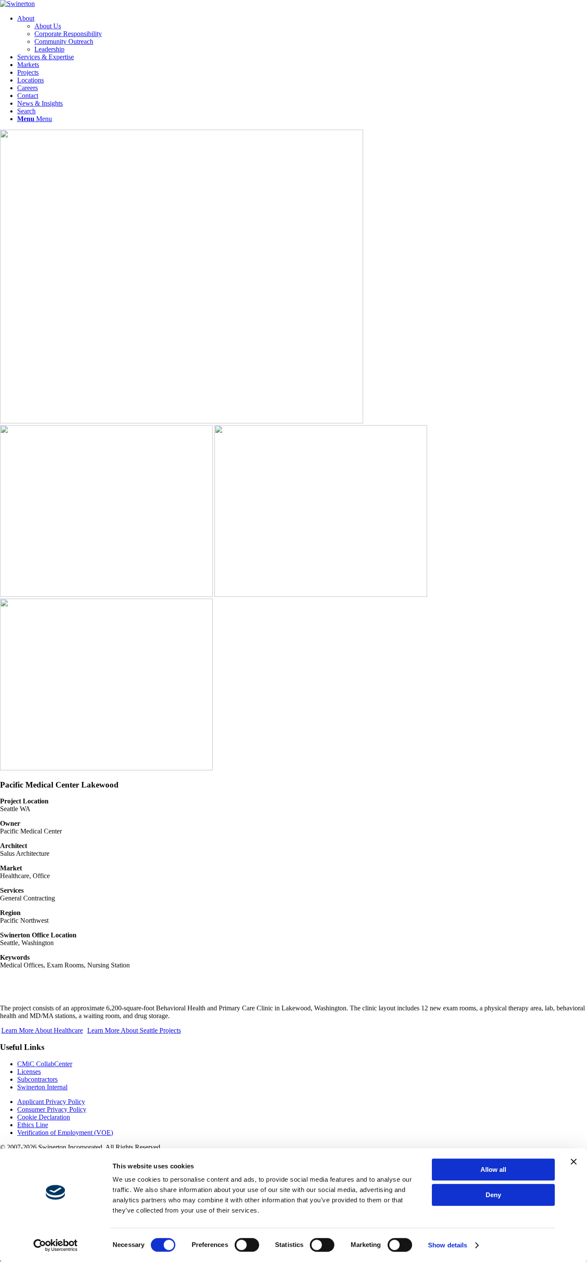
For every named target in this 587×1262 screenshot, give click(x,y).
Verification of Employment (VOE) (65, 1132)
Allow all (493, 1169)
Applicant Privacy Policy (51, 1101)
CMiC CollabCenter (44, 1063)
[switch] (247, 1245)
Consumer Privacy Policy (51, 1109)
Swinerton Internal (42, 1087)
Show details (447, 1245)
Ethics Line (32, 1124)
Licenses (29, 1071)
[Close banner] (574, 1162)
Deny (493, 1194)
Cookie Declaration (43, 1117)
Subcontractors (37, 1079)
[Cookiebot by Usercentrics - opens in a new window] (55, 1245)
